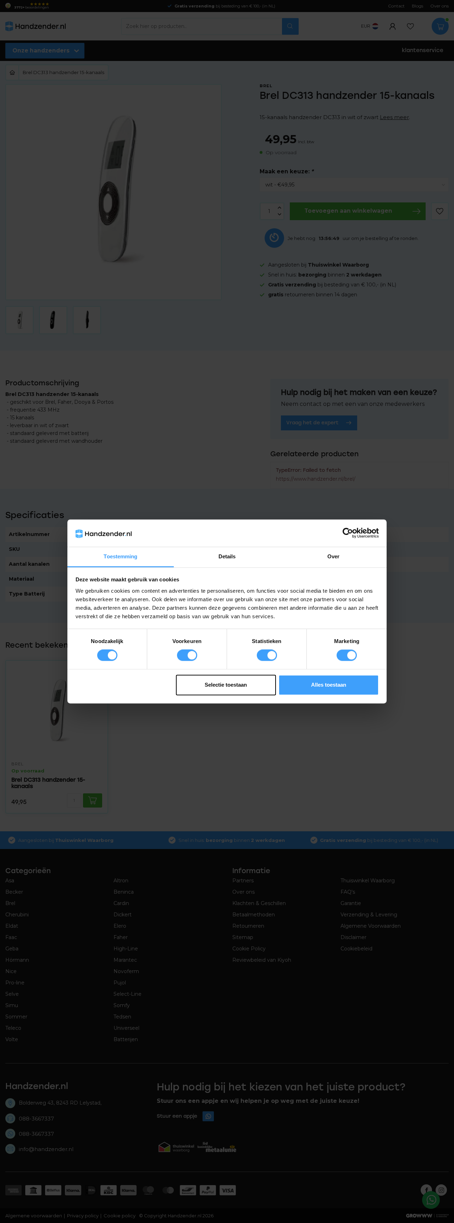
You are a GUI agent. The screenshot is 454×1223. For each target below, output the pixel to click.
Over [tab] (333, 556)
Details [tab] (227, 556)
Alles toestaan (328, 685)
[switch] (187, 655)
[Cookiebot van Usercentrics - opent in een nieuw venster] (348, 533)
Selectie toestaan (226, 685)
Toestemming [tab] (120, 556)
